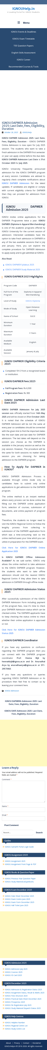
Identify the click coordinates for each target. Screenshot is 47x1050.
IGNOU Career (23, 59)
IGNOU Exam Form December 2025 (19, 902)
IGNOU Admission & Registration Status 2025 (23, 989)
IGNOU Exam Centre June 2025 (17, 899)
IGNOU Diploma (33, 301)
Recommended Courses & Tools (23, 66)
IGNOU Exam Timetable (23, 38)
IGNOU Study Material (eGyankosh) (19, 881)
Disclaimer (36, 1043)
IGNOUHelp (27, 132)
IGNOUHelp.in (23, 9)
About (8, 1043)
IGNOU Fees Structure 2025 (16, 996)
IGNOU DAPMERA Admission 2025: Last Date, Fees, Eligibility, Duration (23, 702)
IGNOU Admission (12, 691)
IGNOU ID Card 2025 (13, 975)
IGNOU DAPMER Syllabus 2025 (19, 264)
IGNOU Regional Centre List (16, 1025)
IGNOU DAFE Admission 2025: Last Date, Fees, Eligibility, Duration (24, 712)
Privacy (17, 1043)
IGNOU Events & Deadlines (23, 31)
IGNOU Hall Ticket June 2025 (16, 905)
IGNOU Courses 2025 (13, 972)
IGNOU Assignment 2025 (15, 861)
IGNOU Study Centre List (15, 1029)
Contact (26, 1043)
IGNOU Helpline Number (15, 1022)
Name (5, 806)
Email (5, 815)
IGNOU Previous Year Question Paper (20, 878)
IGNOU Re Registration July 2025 (18, 1005)
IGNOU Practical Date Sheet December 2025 (23, 999)
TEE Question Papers (23, 45)
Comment (7, 779)
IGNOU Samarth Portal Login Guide (19, 847)
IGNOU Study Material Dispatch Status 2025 (23, 1008)
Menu (26, 22)
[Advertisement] (23, 94)
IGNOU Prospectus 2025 (15, 1002)
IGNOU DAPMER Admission (15, 183)
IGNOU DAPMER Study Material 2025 (22, 269)
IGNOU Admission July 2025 (16, 969)
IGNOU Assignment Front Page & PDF (20, 864)
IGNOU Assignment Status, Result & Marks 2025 (24, 992)
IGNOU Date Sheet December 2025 (19, 896)
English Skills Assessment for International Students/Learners (23, 53)
